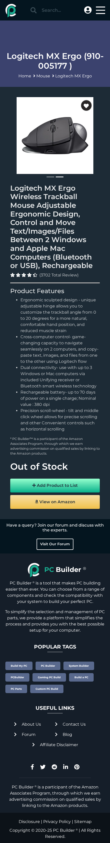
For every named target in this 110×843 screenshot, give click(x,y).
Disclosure (29, 821)
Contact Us (74, 724)
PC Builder (64, 830)
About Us (31, 724)
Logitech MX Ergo (73, 76)
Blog (67, 734)
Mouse (43, 76)
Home (24, 76)
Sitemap (83, 821)
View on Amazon (56, 501)
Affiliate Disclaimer (58, 744)
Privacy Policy (57, 821)
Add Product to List (57, 485)
